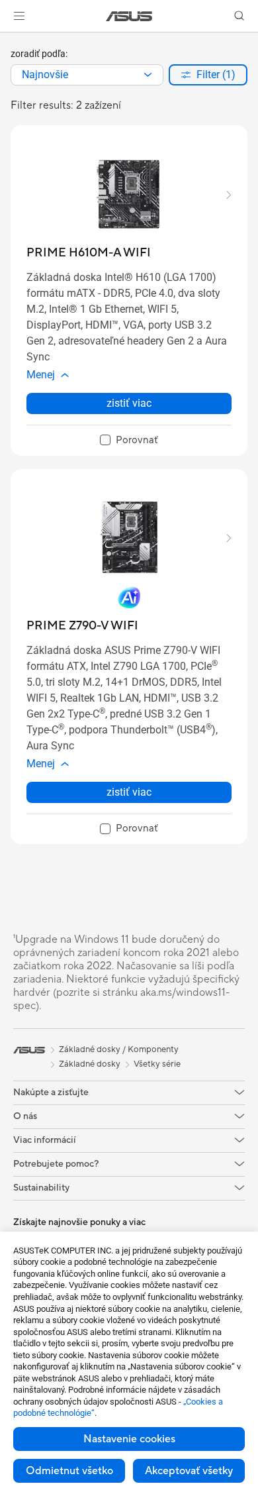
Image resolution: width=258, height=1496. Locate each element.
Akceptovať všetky (189, 1470)
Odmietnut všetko (69, 1470)
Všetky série (157, 1064)
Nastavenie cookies (129, 1439)
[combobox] (87, 74)
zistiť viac (129, 403)
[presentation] (148, 75)
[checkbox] (129, 441)
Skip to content (8, 41)
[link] (129, 16)
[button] (19, 16)
